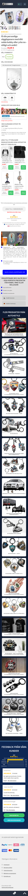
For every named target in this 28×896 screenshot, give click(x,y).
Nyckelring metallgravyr (14, 533)
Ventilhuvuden (14, 694)
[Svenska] (19, 4)
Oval (3, 56)
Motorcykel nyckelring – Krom (14, 733)
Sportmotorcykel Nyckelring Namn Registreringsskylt (14, 454)
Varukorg (7, 892)
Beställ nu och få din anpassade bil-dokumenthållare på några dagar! (14, 334)
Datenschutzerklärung (7, 887)
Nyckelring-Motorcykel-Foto (14, 473)
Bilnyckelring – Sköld (14, 553)
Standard (9, 56)
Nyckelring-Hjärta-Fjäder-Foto (14, 573)
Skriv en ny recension (14, 820)
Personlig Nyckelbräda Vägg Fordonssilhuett (14, 514)
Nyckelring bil (14, 354)
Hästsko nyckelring (14, 594)
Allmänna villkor (8, 867)
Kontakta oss (7, 876)
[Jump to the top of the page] (24, 892)
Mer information (12, 780)
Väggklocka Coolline (14, 674)
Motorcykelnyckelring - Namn (14, 413)
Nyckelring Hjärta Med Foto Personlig (14, 613)
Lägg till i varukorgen (14, 209)
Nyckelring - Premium (14, 373)
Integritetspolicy (8, 870)
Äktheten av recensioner (10, 873)
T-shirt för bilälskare (14, 634)
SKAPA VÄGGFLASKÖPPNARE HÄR (15, 272)
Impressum (6, 864)
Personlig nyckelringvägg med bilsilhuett (14, 493)
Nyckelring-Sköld (14, 394)
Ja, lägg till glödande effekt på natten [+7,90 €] (11, 129)
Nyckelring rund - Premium (14, 714)
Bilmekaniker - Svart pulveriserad (14, 654)
